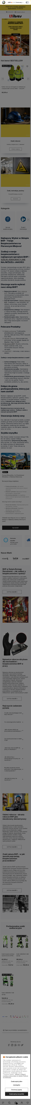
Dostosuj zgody (16, 1090)
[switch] (27, 2)
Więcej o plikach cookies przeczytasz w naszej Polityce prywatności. (15, 1075)
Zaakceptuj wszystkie (16, 1094)
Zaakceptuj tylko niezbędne (16, 1083)
